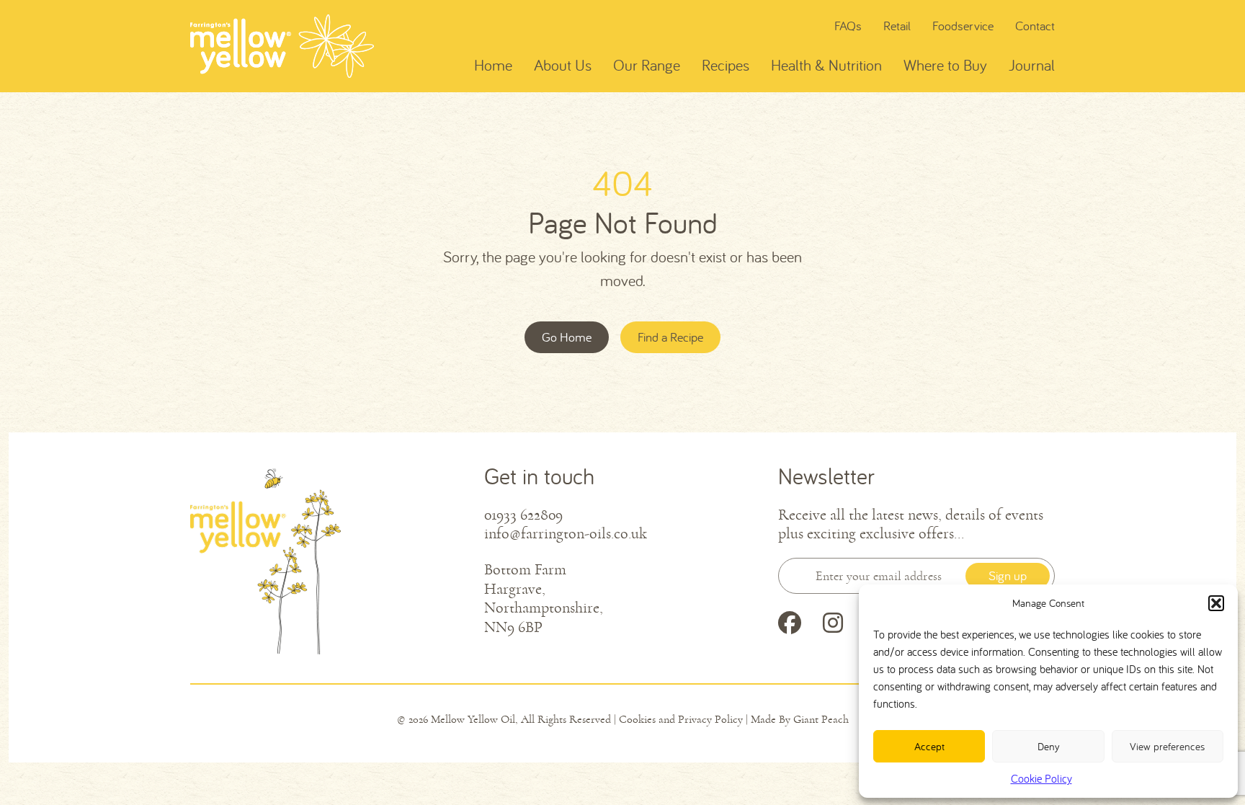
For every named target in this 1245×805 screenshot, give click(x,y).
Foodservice (963, 25)
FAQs (848, 25)
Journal (1032, 65)
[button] (1216, 603)
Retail (897, 25)
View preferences (1167, 746)
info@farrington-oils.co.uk (565, 534)
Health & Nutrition (826, 65)
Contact (1035, 25)
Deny (1049, 746)
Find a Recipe (670, 337)
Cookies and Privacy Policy (681, 719)
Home (493, 65)
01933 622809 (523, 515)
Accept (929, 746)
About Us (563, 65)
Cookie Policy (1041, 778)
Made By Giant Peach (800, 719)
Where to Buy (945, 65)
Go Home (567, 337)
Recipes (725, 65)
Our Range (646, 65)
